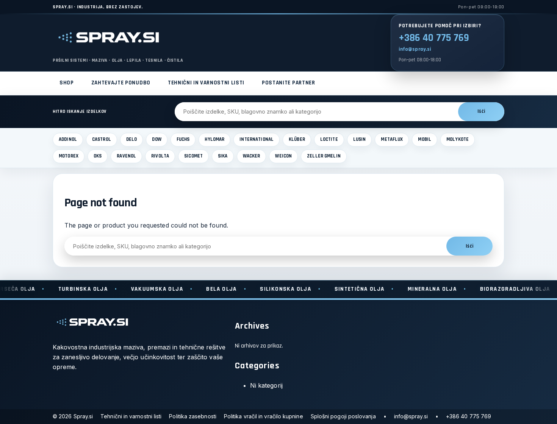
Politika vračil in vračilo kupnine (263, 416)
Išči (481, 111)
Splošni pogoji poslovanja (343, 416)
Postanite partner (288, 82)
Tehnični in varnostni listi (206, 82)
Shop (66, 82)
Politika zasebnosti (192, 416)
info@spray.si (415, 49)
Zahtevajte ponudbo (120, 82)
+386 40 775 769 (434, 38)
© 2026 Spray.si (73, 416)
